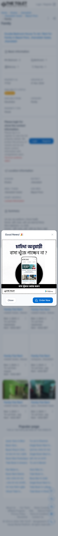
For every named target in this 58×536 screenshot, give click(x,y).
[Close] (52, 234)
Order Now (44, 300)
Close (10, 300)
